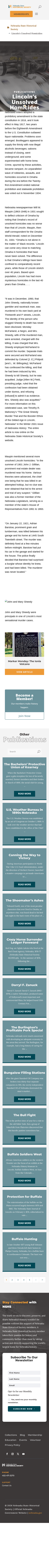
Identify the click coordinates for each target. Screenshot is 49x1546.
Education (10, 1440)
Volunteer (35, 1440)
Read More (24, 793)
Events (23, 1440)
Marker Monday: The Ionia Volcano (24, 663)
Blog (22, 1435)
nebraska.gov (35, 1513)
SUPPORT (6, 1482)
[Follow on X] (18, 1454)
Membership (35, 1435)
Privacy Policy (12, 1445)
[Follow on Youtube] (23, 1454)
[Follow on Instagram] (12, 1454)
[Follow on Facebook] (7, 1454)
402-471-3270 (8, 1475)
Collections (11, 1435)
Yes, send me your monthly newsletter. (22, 1401)
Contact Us (6, 1485)
